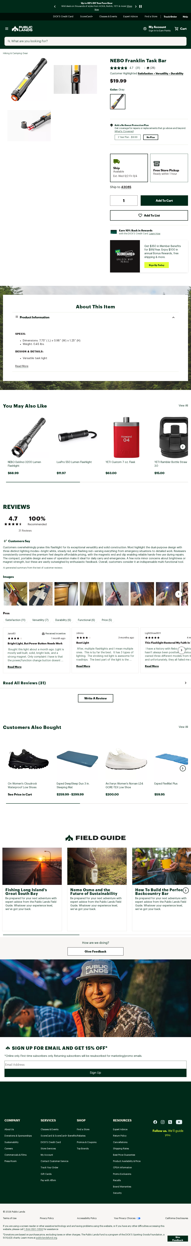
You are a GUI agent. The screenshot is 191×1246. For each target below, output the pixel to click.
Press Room (10, 1161)
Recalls (117, 1180)
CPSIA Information (122, 1167)
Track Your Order (49, 1167)
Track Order (170, 16)
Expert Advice (131, 16)
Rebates (81, 1136)
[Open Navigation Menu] (6, 28)
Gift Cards (46, 1174)
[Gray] (117, 101)
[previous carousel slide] (55, 6)
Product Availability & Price (126, 1161)
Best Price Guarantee (124, 1155)
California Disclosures (176, 1218)
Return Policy (119, 1136)
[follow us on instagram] (164, 1122)
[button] (126, 187)
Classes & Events (108, 16)
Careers (8, 1148)
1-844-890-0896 (33, 1229)
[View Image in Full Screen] (29, 79)
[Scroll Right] (178, 594)
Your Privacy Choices (124, 1218)
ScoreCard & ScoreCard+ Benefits (58, 1136)
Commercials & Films (15, 1155)
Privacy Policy (47, 1218)
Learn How (154, 234)
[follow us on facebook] (156, 1122)
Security (117, 1193)
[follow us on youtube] (179, 1122)
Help (185, 16)
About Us (9, 1129)
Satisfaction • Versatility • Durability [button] (160, 73)
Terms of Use (9, 1218)
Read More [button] (21, 366)
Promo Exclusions (122, 1174)
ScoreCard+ (86, 16)
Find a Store (151, 16)
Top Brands (83, 1148)
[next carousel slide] (136, 6)
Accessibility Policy (87, 1218)
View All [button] (183, 405)
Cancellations (120, 1142)
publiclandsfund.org (46, 1238)
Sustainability (11, 1142)
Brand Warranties (122, 1187)
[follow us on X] (171, 1122)
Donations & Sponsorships (18, 1136)
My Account (47, 1155)
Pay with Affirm (48, 1180)
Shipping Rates (121, 1148)
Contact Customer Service (54, 1161)
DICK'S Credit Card (63, 16)
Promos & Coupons (86, 1142)
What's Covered (124, 131)
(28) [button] (152, 68)
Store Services (48, 1148)
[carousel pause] (140, 6)
